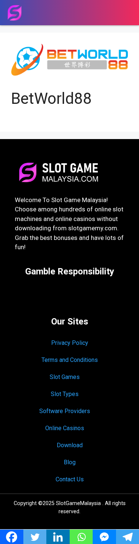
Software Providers (64, 411)
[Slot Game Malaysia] (14, 13)
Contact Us (70, 479)
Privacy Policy (69, 342)
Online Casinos (64, 428)
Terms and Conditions (70, 359)
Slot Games (65, 376)
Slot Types (65, 394)
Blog (70, 462)
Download (70, 445)
